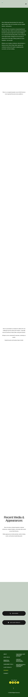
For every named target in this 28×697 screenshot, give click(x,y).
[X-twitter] (18, 682)
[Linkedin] (13, 682)
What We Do (7, 657)
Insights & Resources (6, 661)
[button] (26, 4)
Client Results (7, 667)
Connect (6, 673)
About (5, 654)
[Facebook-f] (10, 682)
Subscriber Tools (8, 664)
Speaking (6, 670)
